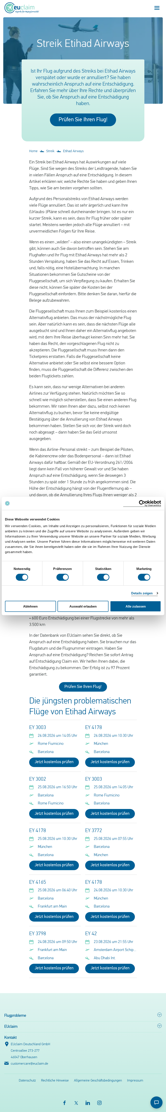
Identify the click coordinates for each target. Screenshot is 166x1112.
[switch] (62, 577)
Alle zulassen (136, 606)
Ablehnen (30, 606)
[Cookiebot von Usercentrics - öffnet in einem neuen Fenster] (142, 503)
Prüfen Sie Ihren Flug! (83, 120)
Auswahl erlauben (83, 606)
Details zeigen (142, 593)
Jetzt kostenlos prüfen (54, 762)
